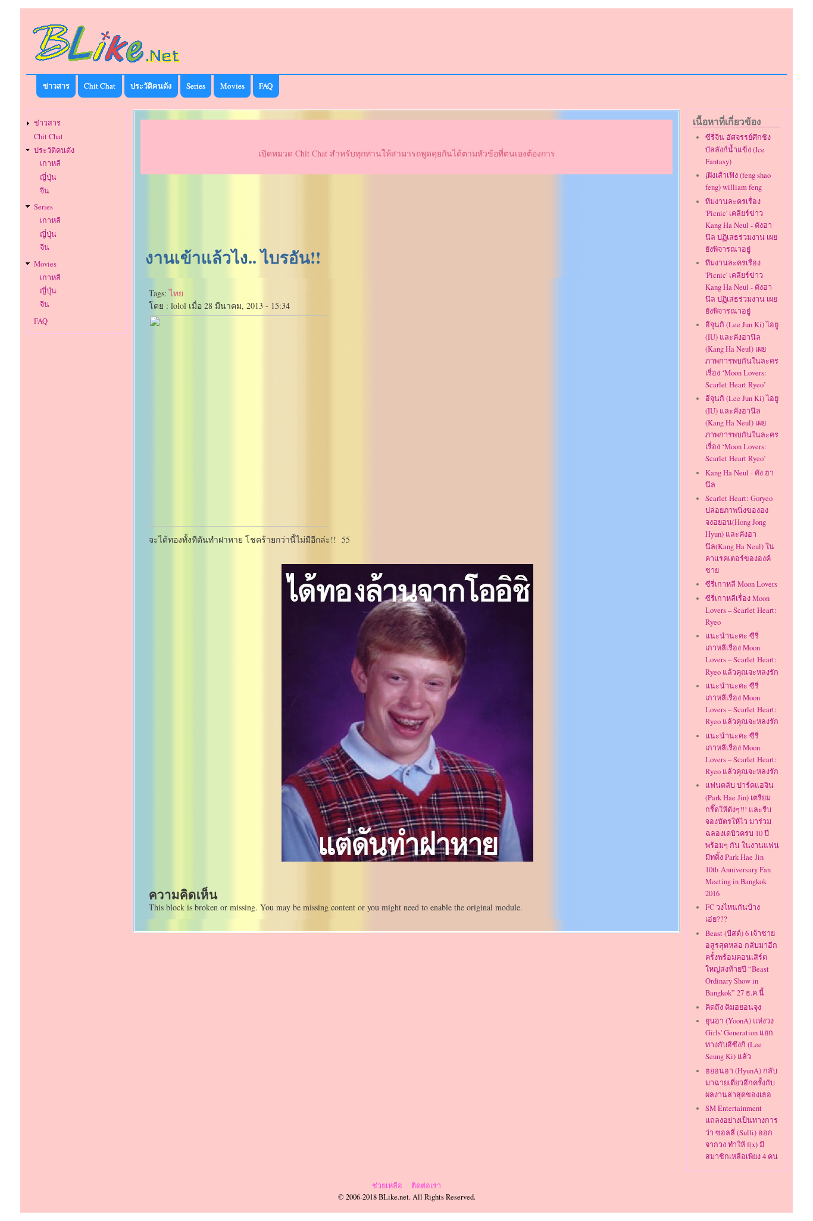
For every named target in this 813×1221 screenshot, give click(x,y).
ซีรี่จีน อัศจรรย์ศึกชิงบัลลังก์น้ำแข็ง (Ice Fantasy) (738, 149)
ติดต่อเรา (426, 1186)
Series (195, 85)
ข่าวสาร (56, 85)
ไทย (176, 293)
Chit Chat (99, 85)
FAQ (266, 85)
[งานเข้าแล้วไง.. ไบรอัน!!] (407, 858)
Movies (232, 85)
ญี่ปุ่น (48, 177)
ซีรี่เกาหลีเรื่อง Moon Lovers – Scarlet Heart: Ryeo (741, 610)
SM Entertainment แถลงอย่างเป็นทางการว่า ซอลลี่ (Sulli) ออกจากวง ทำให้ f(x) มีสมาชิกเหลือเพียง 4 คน (741, 1132)
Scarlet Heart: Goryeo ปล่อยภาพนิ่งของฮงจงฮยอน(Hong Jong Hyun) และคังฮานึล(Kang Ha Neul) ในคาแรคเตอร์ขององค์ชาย (739, 534)
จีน (44, 191)
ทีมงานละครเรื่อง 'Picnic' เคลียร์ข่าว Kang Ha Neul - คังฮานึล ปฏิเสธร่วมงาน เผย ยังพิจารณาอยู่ (741, 225)
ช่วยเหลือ (387, 1186)
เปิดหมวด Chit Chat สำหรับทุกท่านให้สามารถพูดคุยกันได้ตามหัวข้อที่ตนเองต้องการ (406, 153)
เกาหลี (50, 163)
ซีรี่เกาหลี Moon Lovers (741, 584)
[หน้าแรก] (106, 64)
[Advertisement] (406, 212)
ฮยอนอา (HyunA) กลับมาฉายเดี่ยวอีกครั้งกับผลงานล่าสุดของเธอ (741, 1083)
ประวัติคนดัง (150, 85)
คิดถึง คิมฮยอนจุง (733, 1007)
